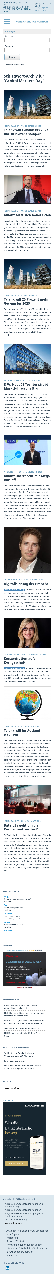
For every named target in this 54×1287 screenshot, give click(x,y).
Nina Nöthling (13, 471)
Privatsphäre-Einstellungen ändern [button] (24, 1245)
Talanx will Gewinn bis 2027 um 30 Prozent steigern (26, 132)
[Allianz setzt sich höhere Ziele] (28, 189)
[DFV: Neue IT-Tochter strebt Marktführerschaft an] (28, 359)
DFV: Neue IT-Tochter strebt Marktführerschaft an (26, 386)
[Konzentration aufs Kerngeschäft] (28, 633)
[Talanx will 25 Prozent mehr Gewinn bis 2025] (28, 274)
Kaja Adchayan (12, 380)
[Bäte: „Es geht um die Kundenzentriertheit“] (28, 799)
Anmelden (40, 10)
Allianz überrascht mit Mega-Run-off (27, 478)
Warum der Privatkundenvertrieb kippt (21, 1028)
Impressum (12, 1238)
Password (8, 46)
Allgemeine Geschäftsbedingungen (23, 1210)
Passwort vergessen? (14, 64)
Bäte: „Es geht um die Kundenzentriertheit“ (21, 827)
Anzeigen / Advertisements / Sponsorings (27, 1231)
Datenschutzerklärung (16, 1219)
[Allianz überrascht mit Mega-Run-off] (28, 450)
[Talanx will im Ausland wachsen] (28, 705)
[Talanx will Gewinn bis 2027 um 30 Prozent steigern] (28, 104)
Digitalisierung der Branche (26, 584)
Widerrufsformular (14, 1223)
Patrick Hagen (12, 579)
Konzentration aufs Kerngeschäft (19, 660)
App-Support (12, 1234)
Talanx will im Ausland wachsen (22, 732)
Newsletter (41, 8)
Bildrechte (11, 1255)
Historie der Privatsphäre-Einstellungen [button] (26, 1248)
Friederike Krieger (15, 654)
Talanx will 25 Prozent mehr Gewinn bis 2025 (26, 301)
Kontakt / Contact (15, 1241)
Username (9, 36)
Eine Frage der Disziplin (15, 1061)
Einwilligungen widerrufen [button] (19, 1251)
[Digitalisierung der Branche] (28, 550)
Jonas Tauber (11, 126)
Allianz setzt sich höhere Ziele (28, 215)
